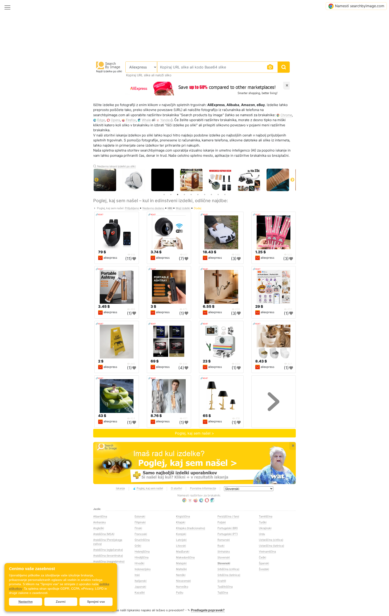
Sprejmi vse (96, 601)
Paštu (179, 592)
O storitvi (176, 488)
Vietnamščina (267, 551)
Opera (115, 120)
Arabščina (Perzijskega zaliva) (107, 542)
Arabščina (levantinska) (108, 555)
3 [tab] (177, 194)
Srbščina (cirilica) (228, 569)
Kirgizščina (183, 516)
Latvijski (181, 539)
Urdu (262, 534)
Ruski (220, 545)
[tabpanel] (169, 180)
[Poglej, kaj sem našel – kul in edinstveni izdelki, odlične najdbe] (194, 463)
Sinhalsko (223, 551)
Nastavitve (25, 601)
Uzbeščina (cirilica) (271, 539)
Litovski (181, 545)
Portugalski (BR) (227, 528)
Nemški (180, 575)
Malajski (181, 563)
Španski (264, 563)
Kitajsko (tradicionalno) (190, 528)
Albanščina (100, 516)
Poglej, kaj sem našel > (194, 433)
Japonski (140, 586)
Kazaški (140, 592)
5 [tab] (191, 194)
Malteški (181, 569)
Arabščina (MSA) (103, 534)
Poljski (221, 522)
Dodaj (197, 208)
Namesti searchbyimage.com (359, 6)
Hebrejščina (142, 551)
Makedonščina (185, 557)
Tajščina (222, 592)
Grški (138, 545)
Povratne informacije (203, 488)
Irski (137, 575)
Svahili (221, 580)
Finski (138, 528)
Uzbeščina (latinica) (271, 545)
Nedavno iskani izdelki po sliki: (116, 166)
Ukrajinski (265, 528)
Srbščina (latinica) (228, 575)
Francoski (141, 534)
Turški (263, 522)
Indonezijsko (143, 569)
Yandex (165, 120)
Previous (96, 180)
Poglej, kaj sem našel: (110, 208)
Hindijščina (142, 557)
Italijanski (141, 580)
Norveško (182, 586)
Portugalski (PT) (227, 534)
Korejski (181, 534)
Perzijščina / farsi (228, 516)
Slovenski (223, 557)
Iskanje (120, 488)
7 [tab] (204, 194)
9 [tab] (218, 194)
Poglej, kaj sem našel (150, 488)
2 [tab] (171, 194)
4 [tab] (184, 194)
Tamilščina (265, 516)
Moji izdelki (183, 208)
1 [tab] (164, 194)
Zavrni (61, 601)
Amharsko (99, 522)
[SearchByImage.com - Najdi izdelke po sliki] (108, 65)
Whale (146, 120)
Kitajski (180, 522)
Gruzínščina (142, 539)
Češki (262, 557)
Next (292, 180)
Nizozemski (183, 580)
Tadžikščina (225, 586)
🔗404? (99, 214)
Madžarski (182, 551)
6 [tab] (198, 194)
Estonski (140, 516)
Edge (101, 120)
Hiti (170, 208)
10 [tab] (225, 194)
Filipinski (140, 522)
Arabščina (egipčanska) (108, 549)
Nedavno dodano (153, 208)
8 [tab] (211, 194)
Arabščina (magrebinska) (108, 561)
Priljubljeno (132, 208)
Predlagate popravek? (208, 610)
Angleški (98, 528)
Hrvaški (139, 563)
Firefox (131, 120)
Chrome (286, 115)
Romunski (223, 539)
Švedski (264, 569)
